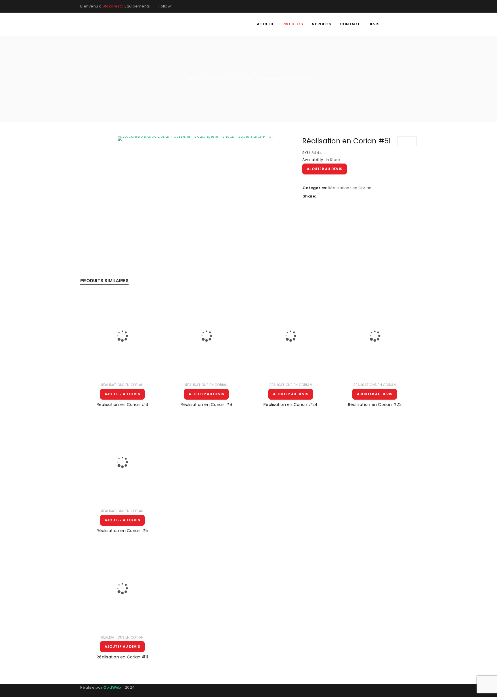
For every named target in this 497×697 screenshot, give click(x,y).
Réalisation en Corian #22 (375, 404)
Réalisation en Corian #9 (206, 404)
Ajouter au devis (324, 168)
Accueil (194, 78)
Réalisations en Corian (231, 78)
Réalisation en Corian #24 (290, 404)
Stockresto (113, 6)
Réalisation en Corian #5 (122, 530)
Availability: (313, 159)
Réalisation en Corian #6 (122, 404)
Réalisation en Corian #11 (122, 657)
